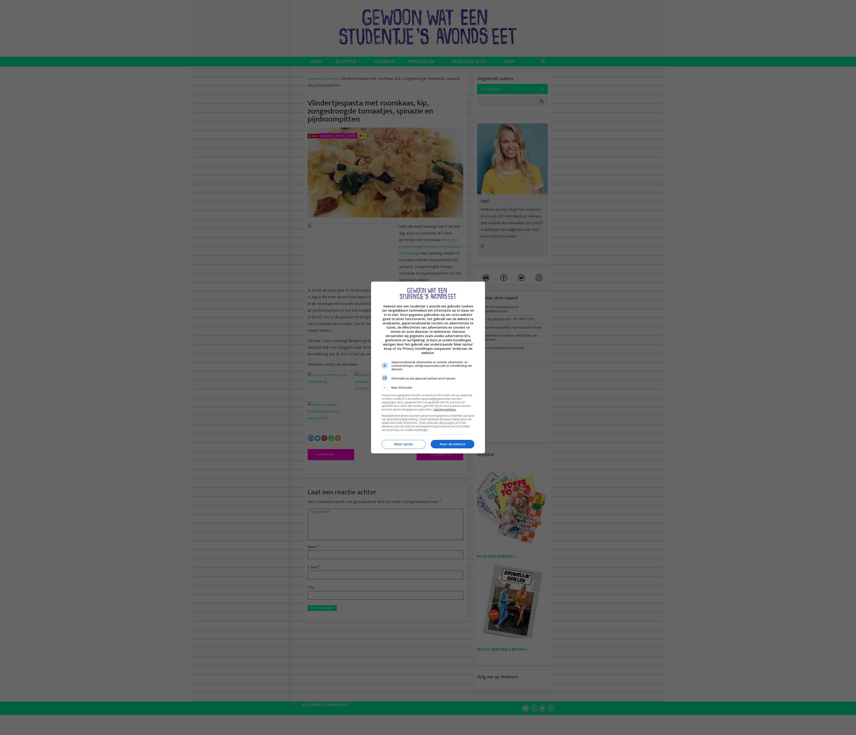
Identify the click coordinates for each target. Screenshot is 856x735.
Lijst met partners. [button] (444, 409)
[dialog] (428, 367)
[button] (428, 388)
